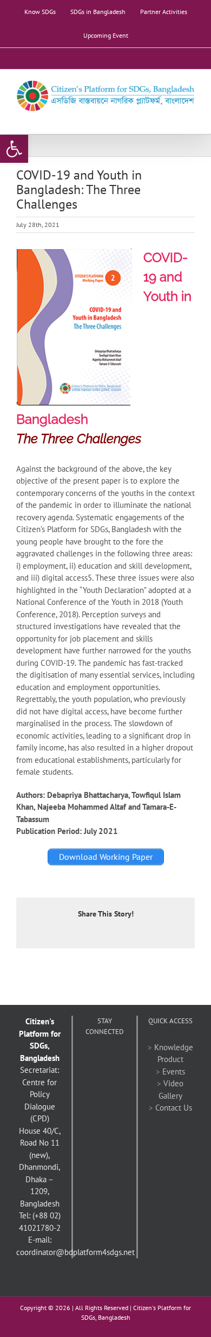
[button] (14, 149)
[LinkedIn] (97, 1075)
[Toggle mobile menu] (190, 117)
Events (173, 1071)
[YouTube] (119, 1057)
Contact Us (173, 1107)
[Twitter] (104, 1057)
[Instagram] (112, 1075)
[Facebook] (90, 1057)
